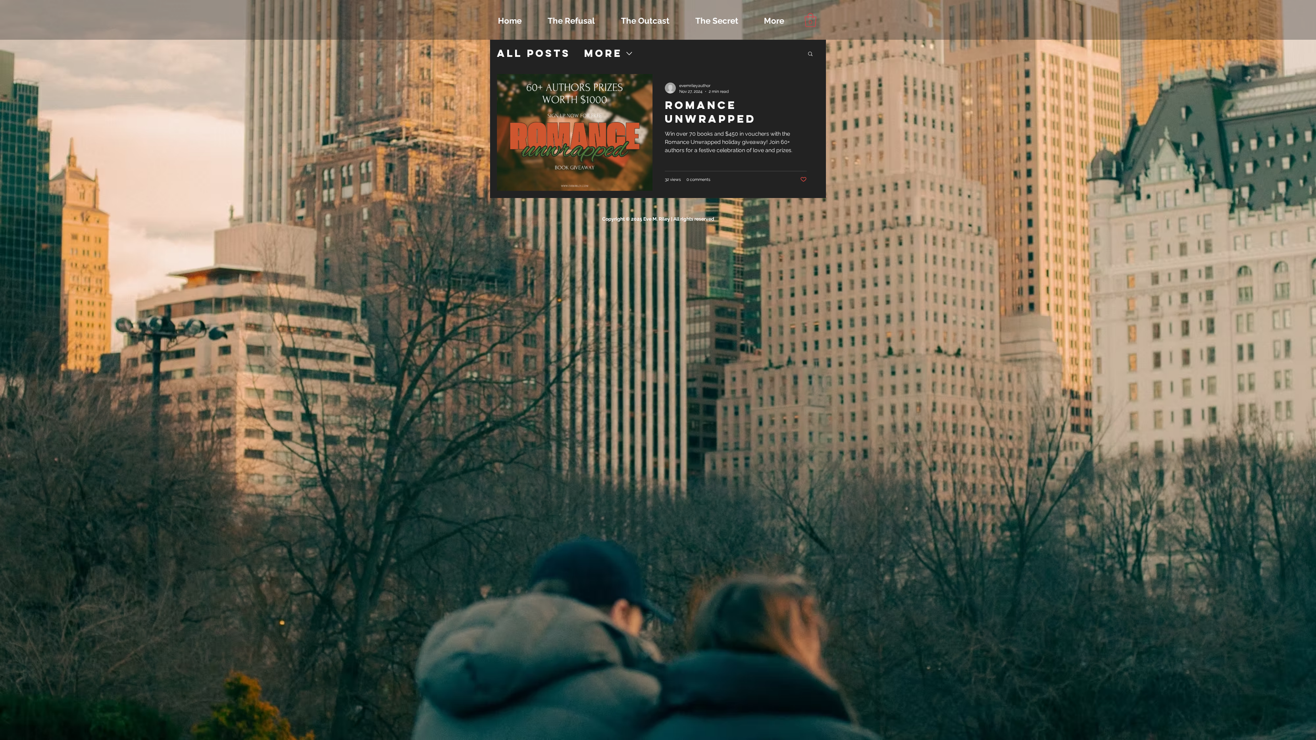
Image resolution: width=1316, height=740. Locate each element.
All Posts (533, 53)
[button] (810, 20)
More (603, 53)
